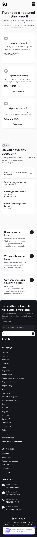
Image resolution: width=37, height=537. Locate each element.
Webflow (30, 525)
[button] (33, 4)
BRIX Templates (9, 525)
